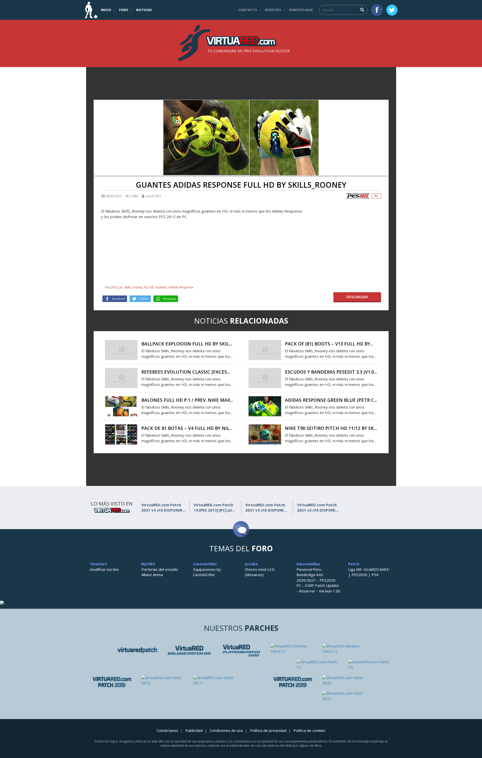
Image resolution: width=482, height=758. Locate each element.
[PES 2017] (215, 680)
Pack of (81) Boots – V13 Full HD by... (329, 344)
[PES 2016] (163, 680)
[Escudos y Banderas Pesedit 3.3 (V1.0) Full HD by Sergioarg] (265, 377)
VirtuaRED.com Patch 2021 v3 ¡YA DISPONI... (266, 507)
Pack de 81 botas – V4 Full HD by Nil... (186, 428)
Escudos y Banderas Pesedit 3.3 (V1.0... (331, 372)
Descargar (357, 296)
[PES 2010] (293, 648)
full (151, 287)
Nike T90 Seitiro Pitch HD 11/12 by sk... (331, 428)
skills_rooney (133, 287)
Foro (123, 10)
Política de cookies (309, 730)
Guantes (161, 287)
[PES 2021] (344, 696)
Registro (273, 10)
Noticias (144, 10)
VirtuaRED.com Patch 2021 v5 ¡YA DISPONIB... (163, 507)
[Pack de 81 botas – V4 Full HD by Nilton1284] (121, 433)
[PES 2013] (370, 664)
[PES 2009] (241, 650)
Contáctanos (167, 730)
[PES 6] (137, 650)
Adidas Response (180, 287)
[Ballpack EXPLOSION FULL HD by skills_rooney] (121, 349)
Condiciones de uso (226, 730)
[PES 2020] (344, 680)
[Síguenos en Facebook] (377, 10)
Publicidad (194, 730)
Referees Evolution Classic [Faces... (185, 372)
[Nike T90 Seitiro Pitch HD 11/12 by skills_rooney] (265, 433)
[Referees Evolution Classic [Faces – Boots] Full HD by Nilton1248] (121, 377)
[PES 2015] (112, 682)
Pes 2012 (111, 287)
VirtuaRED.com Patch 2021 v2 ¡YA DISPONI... (317, 507)
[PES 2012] (357, 195)
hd (146, 287)
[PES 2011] (344, 648)
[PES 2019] (293, 682)
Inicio (106, 10)
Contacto (247, 10)
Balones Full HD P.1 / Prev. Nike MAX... (187, 400)
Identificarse (301, 10)
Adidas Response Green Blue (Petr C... (331, 400)
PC (376, 196)
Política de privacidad (268, 730)
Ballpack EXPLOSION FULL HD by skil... (186, 344)
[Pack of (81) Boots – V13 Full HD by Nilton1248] (265, 349)
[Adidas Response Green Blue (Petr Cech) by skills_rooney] (265, 405)
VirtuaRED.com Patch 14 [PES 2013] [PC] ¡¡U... (214, 507)
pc (121, 287)
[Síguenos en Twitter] (391, 10)
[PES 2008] (189, 650)
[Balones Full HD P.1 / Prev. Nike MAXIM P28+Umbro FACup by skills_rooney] (121, 405)
